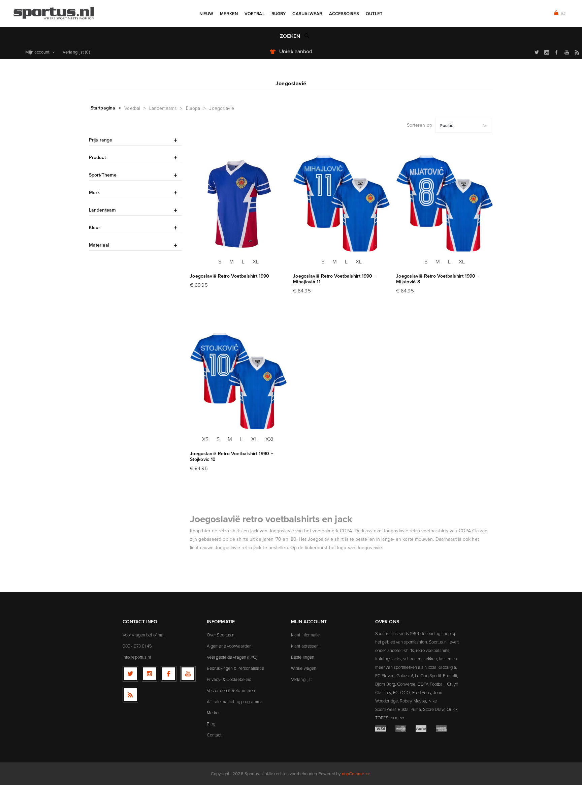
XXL (270, 439)
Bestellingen (302, 657)
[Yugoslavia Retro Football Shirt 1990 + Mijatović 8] (444, 203)
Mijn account (37, 52)
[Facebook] (168, 673)
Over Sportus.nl (221, 635)
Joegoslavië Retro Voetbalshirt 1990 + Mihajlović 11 (334, 279)
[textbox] (284, 36)
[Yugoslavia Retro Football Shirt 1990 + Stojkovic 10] (238, 381)
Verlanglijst (301, 679)
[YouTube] (188, 673)
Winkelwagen (303, 668)
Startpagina (103, 107)
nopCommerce (356, 774)
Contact (214, 735)
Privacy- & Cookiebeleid (229, 679)
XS (205, 439)
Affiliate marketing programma (235, 701)
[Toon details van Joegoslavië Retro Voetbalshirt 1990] (238, 203)
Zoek (307, 35)
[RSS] (130, 694)
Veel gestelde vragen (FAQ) (232, 657)
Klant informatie (305, 635)
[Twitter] (130, 673)
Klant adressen (305, 646)
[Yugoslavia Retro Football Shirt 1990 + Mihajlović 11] (341, 203)
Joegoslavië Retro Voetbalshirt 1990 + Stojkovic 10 (231, 456)
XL (256, 261)
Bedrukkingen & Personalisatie (235, 668)
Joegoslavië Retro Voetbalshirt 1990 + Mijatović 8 (437, 279)
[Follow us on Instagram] (149, 673)
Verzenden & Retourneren (231, 690)
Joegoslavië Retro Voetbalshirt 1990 (229, 276)
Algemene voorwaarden (229, 646)
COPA (346, 530)
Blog (211, 724)
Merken (214, 713)
